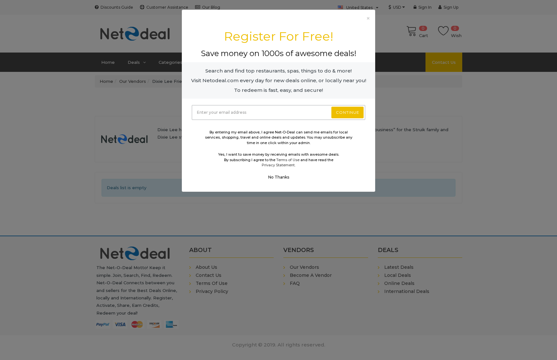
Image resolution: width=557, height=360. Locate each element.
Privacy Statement (278, 165)
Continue (347, 112)
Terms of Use (287, 160)
